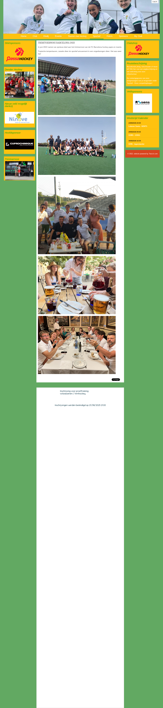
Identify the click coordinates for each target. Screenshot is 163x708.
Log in (155, 1)
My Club (138, 36)
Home (23, 36)
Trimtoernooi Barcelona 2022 (56, 42)
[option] (19, 54)
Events (58, 36)
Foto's (109, 36)
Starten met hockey (77, 36)
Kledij (46, 36)
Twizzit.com (153, 154)
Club (35, 36)
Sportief (96, 36)
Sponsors (123, 36)
